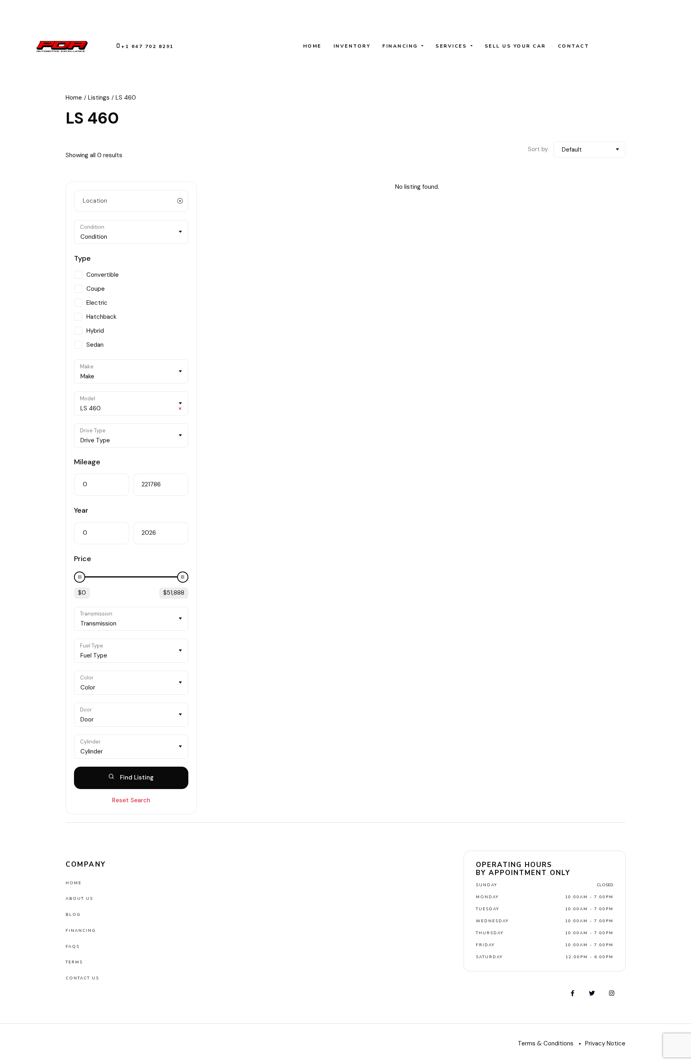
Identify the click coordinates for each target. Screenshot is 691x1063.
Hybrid (95, 331)
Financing (401, 46)
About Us (79, 898)
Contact (573, 46)
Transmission (96, 613)
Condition (92, 227)
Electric (97, 303)
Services (452, 46)
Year (81, 510)
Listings (99, 98)
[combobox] (589, 150)
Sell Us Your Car (515, 46)
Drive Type (93, 430)
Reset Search (131, 800)
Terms (74, 962)
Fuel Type (91, 645)
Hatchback (101, 317)
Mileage (87, 462)
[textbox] (131, 236)
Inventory (352, 46)
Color (87, 677)
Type (82, 258)
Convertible (102, 275)
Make (87, 366)
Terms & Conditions (545, 1043)
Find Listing (136, 777)
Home (312, 46)
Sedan (95, 345)
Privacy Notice (605, 1043)
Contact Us (82, 978)
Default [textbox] (572, 150)
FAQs (73, 946)
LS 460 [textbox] (131, 408)
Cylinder (90, 741)
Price (82, 558)
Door (86, 709)
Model (87, 398)
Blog (73, 914)
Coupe (95, 289)
